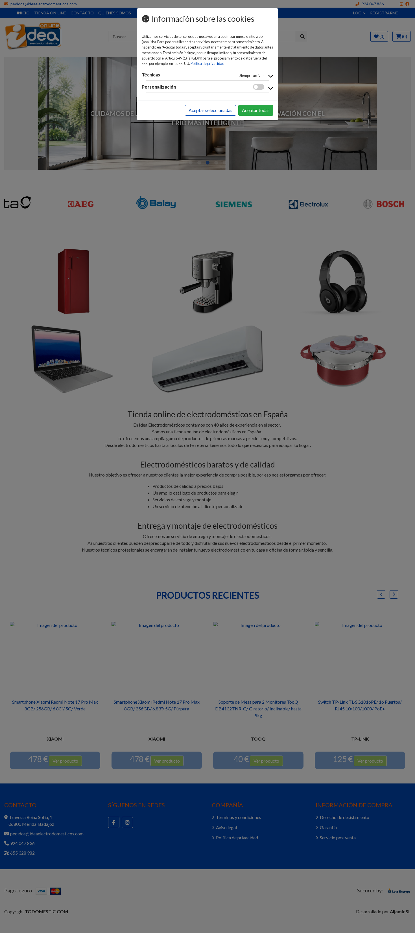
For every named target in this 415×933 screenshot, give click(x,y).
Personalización (159, 86)
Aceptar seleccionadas (210, 110)
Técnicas (151, 74)
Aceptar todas (256, 110)
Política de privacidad (207, 63)
